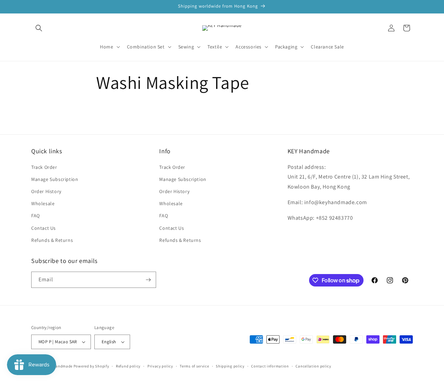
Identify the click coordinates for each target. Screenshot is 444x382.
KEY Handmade (58, 366)
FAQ (35, 215)
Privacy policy (160, 366)
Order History (46, 191)
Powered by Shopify (91, 366)
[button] (38, 28)
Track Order (44, 167)
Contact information (270, 366)
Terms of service (194, 366)
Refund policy (128, 366)
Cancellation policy (313, 366)
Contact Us (43, 228)
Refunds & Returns (52, 240)
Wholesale (42, 203)
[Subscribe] (148, 280)
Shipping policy (230, 366)
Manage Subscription (54, 179)
